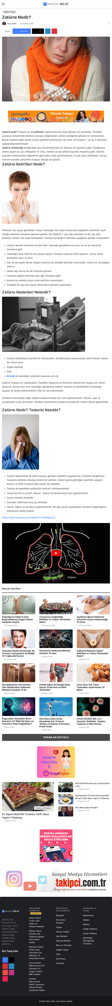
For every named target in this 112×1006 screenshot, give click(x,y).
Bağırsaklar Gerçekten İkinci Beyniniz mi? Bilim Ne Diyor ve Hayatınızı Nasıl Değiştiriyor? (17, 721)
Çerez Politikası (90, 933)
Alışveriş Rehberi (63, 941)
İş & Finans (61, 959)
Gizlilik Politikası (90, 929)
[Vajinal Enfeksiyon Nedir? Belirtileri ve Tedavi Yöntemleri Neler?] (93, 638)
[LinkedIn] (48, 31)
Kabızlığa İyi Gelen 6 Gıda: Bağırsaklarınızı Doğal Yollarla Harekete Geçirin (17, 619)
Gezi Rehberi (61, 936)
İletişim (86, 920)
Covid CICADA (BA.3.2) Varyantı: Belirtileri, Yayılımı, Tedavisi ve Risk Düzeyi (91, 721)
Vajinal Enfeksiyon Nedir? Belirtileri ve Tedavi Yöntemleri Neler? (92, 653)
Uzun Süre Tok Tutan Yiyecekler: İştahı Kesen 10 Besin (91, 687)
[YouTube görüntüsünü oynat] (56, 553)
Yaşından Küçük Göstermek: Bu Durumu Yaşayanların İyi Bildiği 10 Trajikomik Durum (18, 653)
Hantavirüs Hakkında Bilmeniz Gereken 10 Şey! (55, 652)
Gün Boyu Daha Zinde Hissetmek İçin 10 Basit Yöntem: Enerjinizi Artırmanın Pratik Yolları (54, 722)
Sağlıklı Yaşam (9, 12)
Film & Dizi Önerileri (60, 921)
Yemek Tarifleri (62, 932)
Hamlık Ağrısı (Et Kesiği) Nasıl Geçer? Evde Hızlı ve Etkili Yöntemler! (54, 687)
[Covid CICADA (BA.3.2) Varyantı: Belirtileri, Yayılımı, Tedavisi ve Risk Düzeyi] (93, 706)
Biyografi (60, 915)
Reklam (86, 924)
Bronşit (11, 376)
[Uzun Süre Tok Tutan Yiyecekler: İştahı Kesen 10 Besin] (93, 672)
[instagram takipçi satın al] (56, 880)
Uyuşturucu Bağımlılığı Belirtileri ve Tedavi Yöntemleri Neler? (55, 619)
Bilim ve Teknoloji (63, 945)
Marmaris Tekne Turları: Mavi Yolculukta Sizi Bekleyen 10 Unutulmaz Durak (37, 952)
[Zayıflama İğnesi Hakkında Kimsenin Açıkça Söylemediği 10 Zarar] (93, 604)
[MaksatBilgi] (56, 4)
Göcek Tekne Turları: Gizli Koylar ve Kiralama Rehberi (36, 922)
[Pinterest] (54, 31)
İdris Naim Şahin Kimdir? (86, 807)
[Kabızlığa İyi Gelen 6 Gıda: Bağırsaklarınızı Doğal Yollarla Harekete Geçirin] (18, 604)
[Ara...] (108, 5)
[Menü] (3, 5)
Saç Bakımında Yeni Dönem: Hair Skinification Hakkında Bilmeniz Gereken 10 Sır (16, 687)
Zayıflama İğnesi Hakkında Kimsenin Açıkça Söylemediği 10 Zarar (92, 619)
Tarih (58, 954)
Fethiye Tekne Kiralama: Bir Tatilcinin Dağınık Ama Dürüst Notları (36, 936)
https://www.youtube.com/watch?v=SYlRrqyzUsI (28, 517)
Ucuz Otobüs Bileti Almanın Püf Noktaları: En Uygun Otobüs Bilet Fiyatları (36, 968)
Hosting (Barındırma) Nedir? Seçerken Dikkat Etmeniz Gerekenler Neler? (37, 984)
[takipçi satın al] (56, 116)
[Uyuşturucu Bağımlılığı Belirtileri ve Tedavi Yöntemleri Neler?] (56, 604)
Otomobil (60, 963)
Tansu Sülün (12, 24)
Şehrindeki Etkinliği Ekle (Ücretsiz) (88, 941)
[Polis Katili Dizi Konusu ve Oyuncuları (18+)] (65, 787)
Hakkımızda (88, 915)
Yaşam (59, 927)
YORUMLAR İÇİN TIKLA (56, 737)
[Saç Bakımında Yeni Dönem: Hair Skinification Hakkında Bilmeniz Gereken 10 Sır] (18, 672)
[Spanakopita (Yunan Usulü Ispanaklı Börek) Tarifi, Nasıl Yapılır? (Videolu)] (65, 799)
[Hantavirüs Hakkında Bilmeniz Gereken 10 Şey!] (56, 638)
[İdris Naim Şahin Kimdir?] (65, 811)
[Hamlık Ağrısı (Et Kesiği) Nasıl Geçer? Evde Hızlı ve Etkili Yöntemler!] (56, 672)
